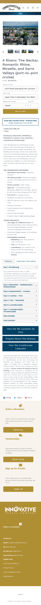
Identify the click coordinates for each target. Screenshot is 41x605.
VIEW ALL (18, 429)
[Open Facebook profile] (20, 524)
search (20, 594)
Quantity (31, 101)
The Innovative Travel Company (22, 601)
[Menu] (38, 7)
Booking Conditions (31, 387)
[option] (10, 52)
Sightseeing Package (9, 101)
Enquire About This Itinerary (20, 338)
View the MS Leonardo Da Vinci (20, 330)
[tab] (8, 261)
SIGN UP (18, 489)
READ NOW (18, 459)
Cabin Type (6, 93)
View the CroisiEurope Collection (20, 347)
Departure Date (8, 84)
